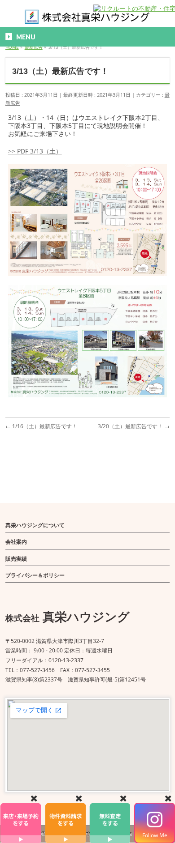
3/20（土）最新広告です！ (134, 426)
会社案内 (16, 541)
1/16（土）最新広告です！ (41, 426)
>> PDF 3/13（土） (35, 151)
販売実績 (16, 558)
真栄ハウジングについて (35, 525)
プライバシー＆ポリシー (35, 575)
